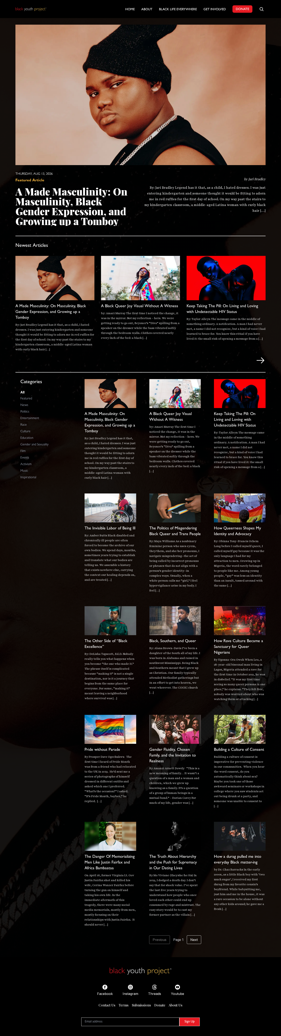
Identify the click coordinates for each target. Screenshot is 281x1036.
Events (24, 458)
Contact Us (107, 1005)
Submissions (141, 1005)
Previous (159, 940)
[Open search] (261, 9)
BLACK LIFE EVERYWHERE (178, 9)
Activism (25, 464)
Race (23, 425)
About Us (175, 1005)
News (24, 405)
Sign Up (190, 1021)
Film (23, 451)
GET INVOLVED (214, 9)
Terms (124, 1005)
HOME (130, 9)
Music (24, 471)
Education (26, 438)
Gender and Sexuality (34, 444)
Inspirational (28, 477)
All (22, 392)
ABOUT (146, 9)
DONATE (242, 9)
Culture (25, 431)
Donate (159, 1005)
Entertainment (29, 418)
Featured (26, 398)
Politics (24, 412)
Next (194, 940)
